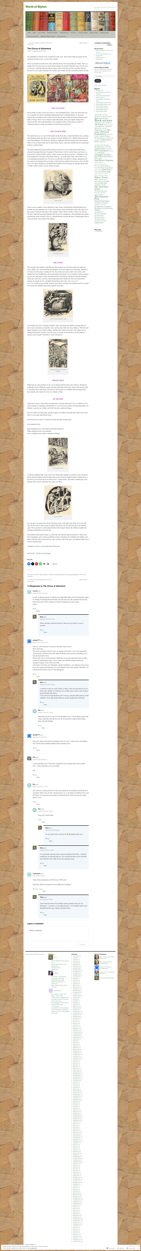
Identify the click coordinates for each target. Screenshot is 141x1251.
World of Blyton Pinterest (102, 109)
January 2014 (76, 1217)
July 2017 (75, 1144)
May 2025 (75, 982)
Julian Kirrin (106, 169)
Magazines (98, 130)
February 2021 (76, 1070)
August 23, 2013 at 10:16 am (40, 593)
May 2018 (75, 1127)
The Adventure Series (59, 574)
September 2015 (76, 1182)
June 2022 (75, 1042)
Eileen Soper (98, 158)
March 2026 (76, 964)
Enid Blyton (108, 122)
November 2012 (76, 1241)
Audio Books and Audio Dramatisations (101, 115)
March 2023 (76, 1027)
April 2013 (75, 1232)
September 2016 (76, 1162)
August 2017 (76, 1142)
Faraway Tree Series (98, 162)
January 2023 (76, 1030)
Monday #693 (99, 59)
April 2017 (75, 1149)
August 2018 (76, 1122)
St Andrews (97, 185)
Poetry (96, 136)
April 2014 (75, 1212)
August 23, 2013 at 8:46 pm (40, 737)
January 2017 (76, 1155)
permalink (30, 576)
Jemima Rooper (109, 168)
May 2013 (75, 1231)
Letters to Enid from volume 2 (101, 173)
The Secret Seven (99, 219)
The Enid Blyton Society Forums (103, 102)
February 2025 (76, 987)
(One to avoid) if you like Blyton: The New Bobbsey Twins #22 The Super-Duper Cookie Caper (60, 999)
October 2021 (76, 1056)
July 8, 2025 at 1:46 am (39, 876)
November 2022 (76, 1034)
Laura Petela (97, 172)
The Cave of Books (100, 97)
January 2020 (76, 1092)
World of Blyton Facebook (102, 106)
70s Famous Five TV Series (101, 145)
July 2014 (75, 1206)
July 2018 (75, 1123)
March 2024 (76, 1006)
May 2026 (75, 961)
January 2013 (76, 1238)
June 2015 (75, 1187)
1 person (41, 889)
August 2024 (76, 997)
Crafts (103, 122)
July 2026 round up (100, 57)
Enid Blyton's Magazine (103, 160)
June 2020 (75, 1084)
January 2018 (76, 1134)
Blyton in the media (107, 116)
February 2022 (76, 1049)
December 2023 (76, 1011)
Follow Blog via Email (101, 67)
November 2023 (76, 1013)
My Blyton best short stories (57, 978)
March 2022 (76, 1047)
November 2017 (76, 1137)
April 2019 (75, 1108)
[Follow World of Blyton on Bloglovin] (102, 64)
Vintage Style (102, 141)
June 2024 (75, 1001)
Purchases (101, 136)
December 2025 (76, 970)
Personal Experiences (101, 132)
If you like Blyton (99, 168)
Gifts (109, 166)
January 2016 (76, 1175)
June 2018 (75, 1125)
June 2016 (75, 1167)
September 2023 (76, 1016)
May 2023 (75, 1023)
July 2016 (75, 1165)
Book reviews (41, 33)
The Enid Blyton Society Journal (103, 104)
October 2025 (76, 973)
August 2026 (76, 956)
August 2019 (76, 1101)
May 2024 (75, 1002)
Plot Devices (110, 134)
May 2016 (75, 1168)
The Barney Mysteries (100, 191)
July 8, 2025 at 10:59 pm (46, 899)
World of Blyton (36, 6)
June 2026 (75, 959)
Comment (82, 944)
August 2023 (76, 1018)
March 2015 (76, 1193)
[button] (37, 88)
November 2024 (76, 992)
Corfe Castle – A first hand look (58, 976)
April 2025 (75, 983)
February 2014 (76, 1215)
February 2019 (76, 1111)
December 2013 (76, 1219)
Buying (95, 153)
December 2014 (76, 1198)
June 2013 (75, 1229)
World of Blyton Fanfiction (102, 107)
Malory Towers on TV (100, 179)
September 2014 (76, 1203)
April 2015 (75, 1191)
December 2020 (76, 1073)
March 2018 (76, 1130)
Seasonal (108, 138)
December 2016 (76, 1156)
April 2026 (75, 963)
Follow (97, 81)
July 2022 (75, 1040)
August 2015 (76, 1184)
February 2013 (76, 1236)
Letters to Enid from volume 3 (101, 175)
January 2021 (76, 1072)
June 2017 (75, 1146)
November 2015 (76, 1179)
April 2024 (75, 1004)
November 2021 (76, 1054)
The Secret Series (99, 217)
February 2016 (76, 1174)
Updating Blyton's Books (103, 141)
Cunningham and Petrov (102, 154)
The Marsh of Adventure (100, 204)
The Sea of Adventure (100, 214)
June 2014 (75, 1208)
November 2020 (76, 1075)
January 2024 (76, 1009)
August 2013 (76, 1225)
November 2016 (76, 1158)
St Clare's (103, 185)
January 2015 (76, 1196)
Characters (98, 122)
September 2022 (76, 1037)
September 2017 (76, 1141)
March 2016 (76, 1172)
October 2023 (76, 1014)
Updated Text (98, 222)
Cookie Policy (34, 1248)
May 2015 (75, 1189)
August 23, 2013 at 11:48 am (47, 684)
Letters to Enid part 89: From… (107, 957)
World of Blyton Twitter (101, 111)
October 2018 (76, 1118)
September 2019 (76, 1099)
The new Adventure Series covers (103, 54)
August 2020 (76, 1080)
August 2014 (76, 1205)
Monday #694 (99, 55)
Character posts (64, 33)
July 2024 (75, 999)
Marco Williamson (99, 181)
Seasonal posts (104, 33)
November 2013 (76, 1220)
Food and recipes (83, 33)
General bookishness (100, 126)
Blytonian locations (52, 33)
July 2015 (75, 1186)
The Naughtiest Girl (98, 212)
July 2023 (75, 1020)
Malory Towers (101, 177)
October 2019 (76, 1098)
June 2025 (75, 980)
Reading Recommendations (102, 137)
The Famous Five (101, 197)
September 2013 (76, 1224)
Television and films (33, 36)
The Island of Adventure (101, 203)
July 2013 (75, 1227)
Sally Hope (103, 183)
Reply (38, 611)
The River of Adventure (43, 553)
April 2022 (75, 1046)
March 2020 (76, 1089)
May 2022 (75, 1044)
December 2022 (76, 1032)
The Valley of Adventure (100, 221)
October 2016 (76, 1160)
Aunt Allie (109, 149)
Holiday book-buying (109, 978)
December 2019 (76, 1094)
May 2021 (75, 1065)
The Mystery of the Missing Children (103, 209)
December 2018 (76, 1115)
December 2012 (76, 1239)
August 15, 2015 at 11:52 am (45, 712)
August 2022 (76, 1039)
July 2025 (75, 978)
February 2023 (76, 1028)
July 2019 (75, 1103)
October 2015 (76, 1181)
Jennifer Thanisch (98, 169)
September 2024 (76, 995)
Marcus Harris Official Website (103, 95)
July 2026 (75, 957)
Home (29, 33)
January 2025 (76, 989)
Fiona (44, 51)
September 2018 (76, 1120)
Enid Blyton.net (99, 90)
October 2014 (76, 1201)
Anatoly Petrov (100, 148)
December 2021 (76, 1053)
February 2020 (76, 1091)
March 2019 (76, 1110)
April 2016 (75, 1170)
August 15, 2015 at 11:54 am (45, 811)
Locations (104, 128)
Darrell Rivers (99, 156)
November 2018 (76, 1117)
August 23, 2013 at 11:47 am (47, 619)
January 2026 (76, 968)
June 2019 (75, 1104)
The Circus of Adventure (39, 48)
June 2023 (75, 1021)
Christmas (101, 152)
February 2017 (76, 1153)
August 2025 (76, 976)
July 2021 (75, 1061)
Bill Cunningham (101, 150)
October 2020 (76, 1077)
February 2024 (76, 1008)
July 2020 (75, 1082)
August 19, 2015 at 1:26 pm (47, 850)
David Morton (108, 156)
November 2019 (76, 1096)
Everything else (61, 36)
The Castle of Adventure (99, 192)
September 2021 (76, 1058)
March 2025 (76, 985)
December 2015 (76, 1177)
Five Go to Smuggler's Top (100, 164)
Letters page (106, 171)
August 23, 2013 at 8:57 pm (40, 759)
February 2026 (76, 966)
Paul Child (97, 183)
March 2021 (76, 1068)
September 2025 (76, 975)
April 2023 (75, 1025)
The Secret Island (98, 215)
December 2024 (76, 990)
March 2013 (76, 1234)
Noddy (106, 181)
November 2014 (76, 1200)
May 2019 (75, 1106)
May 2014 (75, 1210)
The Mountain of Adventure (102, 206)
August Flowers (84, 43)
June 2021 (75, 1063)
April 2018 (75, 1129)
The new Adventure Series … (106, 962)
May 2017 (75, 1148)
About (34, 33)
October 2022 (76, 1035)
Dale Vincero (103, 957)
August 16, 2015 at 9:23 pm (52, 830)
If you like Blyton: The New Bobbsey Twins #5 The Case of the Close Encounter (60, 1004)
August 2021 (76, 1059)
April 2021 (75, 1066)
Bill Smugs (110, 151)
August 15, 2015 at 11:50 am (40, 786)
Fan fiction (73, 33)
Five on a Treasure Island (101, 166)
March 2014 (76, 1213)
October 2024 (76, 994)
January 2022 (76, 1051)
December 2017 (76, 1136)
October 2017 (76, 1139)
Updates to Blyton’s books (47, 36)
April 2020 (75, 1087)
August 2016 (76, 1163)
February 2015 (76, 1194)
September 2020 (76, 1078)
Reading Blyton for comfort (57, 980)
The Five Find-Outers (101, 201)
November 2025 (76, 971)
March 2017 (76, 1151)
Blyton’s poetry (94, 33)
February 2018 (76, 1132)
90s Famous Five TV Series (102, 147)
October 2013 (76, 1222)
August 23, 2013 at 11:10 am (40, 642)
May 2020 (75, 1085)
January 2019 (76, 1113)
